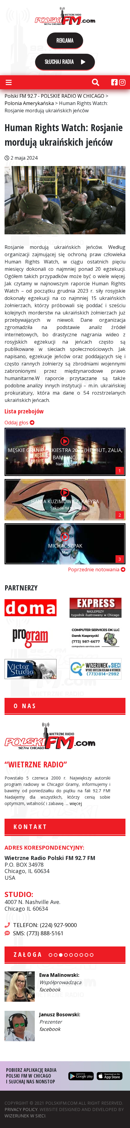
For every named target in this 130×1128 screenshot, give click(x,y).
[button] (50, 955)
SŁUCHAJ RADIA (60, 61)
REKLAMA (65, 40)
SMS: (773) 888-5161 (38, 933)
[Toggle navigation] (8, 82)
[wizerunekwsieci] (96, 668)
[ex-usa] (96, 607)
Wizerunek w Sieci (25, 1116)
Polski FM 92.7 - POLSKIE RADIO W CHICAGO (65, 16)
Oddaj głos (17, 422)
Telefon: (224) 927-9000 (45, 925)
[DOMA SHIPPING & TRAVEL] (31, 607)
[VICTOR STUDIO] (31, 668)
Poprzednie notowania (94, 569)
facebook (49, 989)
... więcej (74, 803)
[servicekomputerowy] (96, 637)
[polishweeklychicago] (31, 637)
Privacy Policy (21, 1109)
